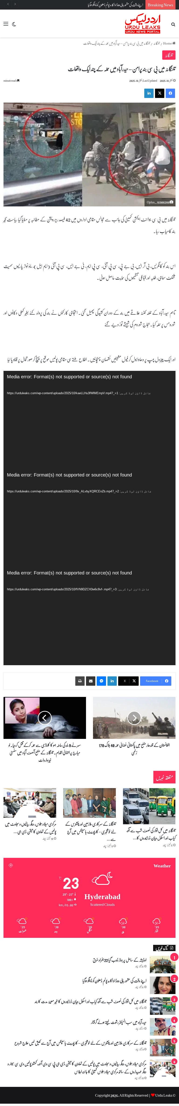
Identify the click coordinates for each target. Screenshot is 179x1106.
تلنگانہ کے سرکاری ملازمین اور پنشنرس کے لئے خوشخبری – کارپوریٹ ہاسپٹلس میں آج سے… (90, 831)
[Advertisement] (89, 72)
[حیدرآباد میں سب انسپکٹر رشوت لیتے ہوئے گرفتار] (163, 1027)
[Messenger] (101, 681)
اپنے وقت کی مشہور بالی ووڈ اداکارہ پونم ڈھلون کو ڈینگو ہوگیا (115, 4)
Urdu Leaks (163, 1095)
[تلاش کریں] (173, 25)
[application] (89, 420)
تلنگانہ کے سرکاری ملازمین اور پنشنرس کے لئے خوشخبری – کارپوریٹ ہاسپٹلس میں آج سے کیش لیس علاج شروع (80, 1043)
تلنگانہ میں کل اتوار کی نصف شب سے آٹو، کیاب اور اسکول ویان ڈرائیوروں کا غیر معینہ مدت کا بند (90, 1001)
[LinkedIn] (112, 681)
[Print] (80, 681)
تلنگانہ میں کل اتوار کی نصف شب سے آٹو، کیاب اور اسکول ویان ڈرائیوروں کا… (151, 834)
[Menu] (5, 25)
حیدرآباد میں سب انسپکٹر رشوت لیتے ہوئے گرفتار (118, 1022)
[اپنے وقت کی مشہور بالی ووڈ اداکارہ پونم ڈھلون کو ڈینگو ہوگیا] (163, 985)
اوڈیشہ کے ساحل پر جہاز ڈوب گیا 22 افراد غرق (119, 960)
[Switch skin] (14, 25)
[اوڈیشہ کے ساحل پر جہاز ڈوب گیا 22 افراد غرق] (163, 964)
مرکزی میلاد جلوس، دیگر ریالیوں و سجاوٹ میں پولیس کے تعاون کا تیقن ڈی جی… (30, 827)
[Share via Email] (90, 681)
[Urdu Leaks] (143, 23)
